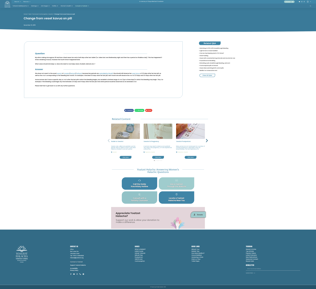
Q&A (29, 14)
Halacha (83, 265)
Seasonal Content (252, 259)
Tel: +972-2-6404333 (77, 256)
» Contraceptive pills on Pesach (208, 65)
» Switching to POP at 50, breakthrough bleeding (213, 48)
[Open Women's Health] (72, 6)
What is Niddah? (140, 249)
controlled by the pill (106, 73)
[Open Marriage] (38, 6)
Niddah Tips (195, 251)
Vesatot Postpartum (183, 141)
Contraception (140, 261)
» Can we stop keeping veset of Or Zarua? (211, 53)
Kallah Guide (139, 251)
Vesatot (50, 14)
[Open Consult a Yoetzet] (88, 6)
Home (25, 14)
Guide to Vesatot (117, 141)
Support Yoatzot (75, 265)
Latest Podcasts (251, 255)
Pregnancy (148, 152)
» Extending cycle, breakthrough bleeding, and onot (214, 63)
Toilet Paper (195, 261)
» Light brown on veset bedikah (208, 51)
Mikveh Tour (195, 249)
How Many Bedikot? (197, 253)
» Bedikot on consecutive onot (208, 70)
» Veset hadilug (203, 55)
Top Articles (250, 251)
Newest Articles (251, 249)
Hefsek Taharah (140, 253)
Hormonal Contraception (40, 14)
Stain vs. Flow (196, 259)
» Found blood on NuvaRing (207, 60)
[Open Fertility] (57, 6)
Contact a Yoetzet (76, 262)
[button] (129, 110)
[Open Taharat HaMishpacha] (28, 6)
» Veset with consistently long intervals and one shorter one (217, 58)
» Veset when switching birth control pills (211, 68)
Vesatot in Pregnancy (151, 141)
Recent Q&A (250, 261)
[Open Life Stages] (49, 6)
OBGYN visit (139, 259)
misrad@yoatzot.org (76, 258)
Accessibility (74, 268)
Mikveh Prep (139, 255)
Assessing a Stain (197, 257)
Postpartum (181, 152)
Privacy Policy (74, 270)
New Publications (251, 257)
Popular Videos (251, 253)
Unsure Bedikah (196, 255)
